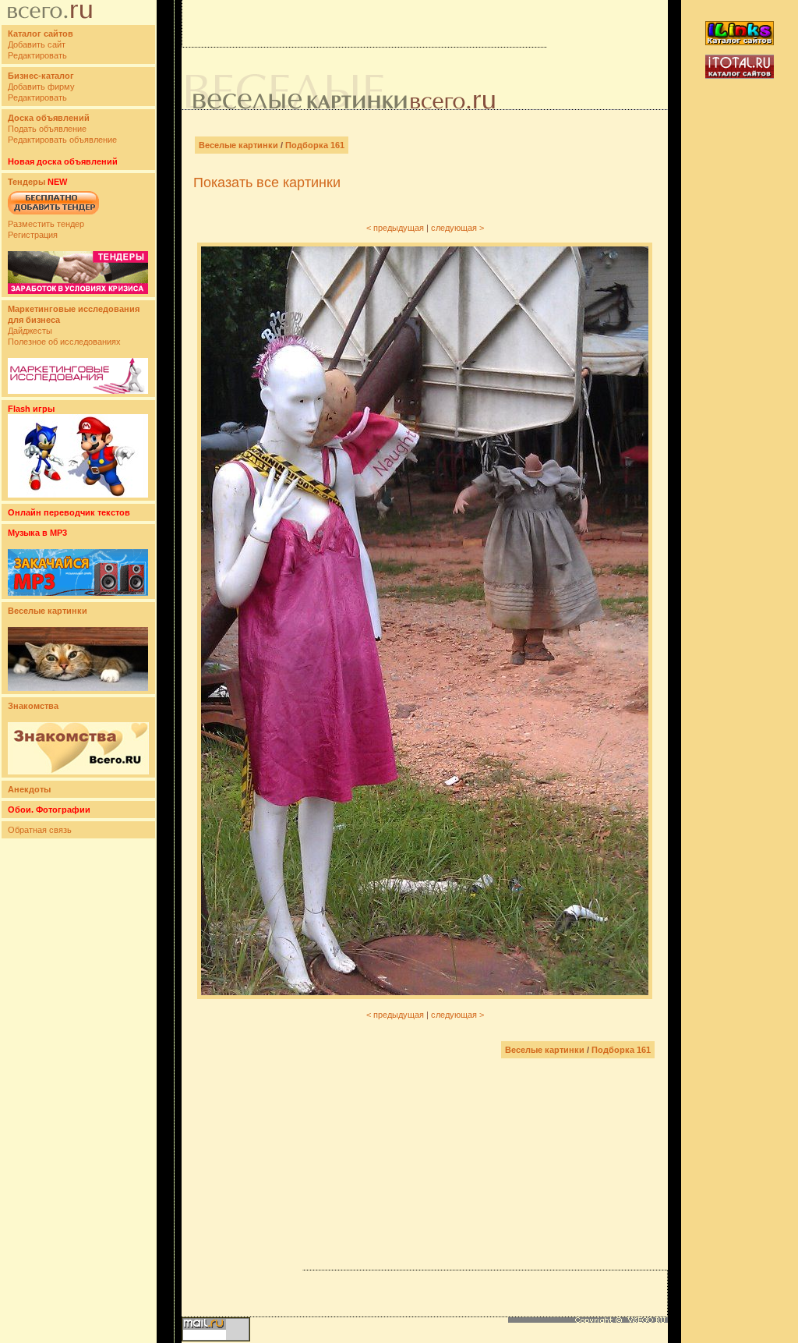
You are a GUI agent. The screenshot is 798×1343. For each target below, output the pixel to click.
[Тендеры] (78, 291)
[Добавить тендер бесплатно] (53, 215)
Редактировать (37, 55)
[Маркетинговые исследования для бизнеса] (78, 390)
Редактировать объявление (62, 139)
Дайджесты (30, 330)
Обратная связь (40, 830)
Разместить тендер (46, 224)
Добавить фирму (41, 86)
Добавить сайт (36, 44)
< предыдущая (395, 227)
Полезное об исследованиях (64, 341)
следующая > (457, 227)
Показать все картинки (267, 182)
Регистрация (33, 234)
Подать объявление (47, 128)
